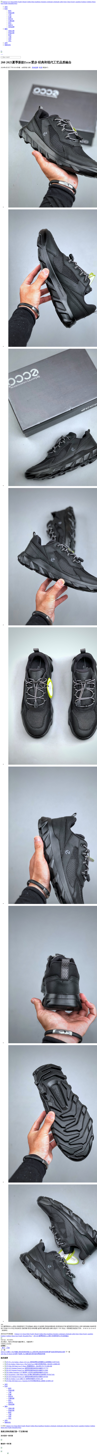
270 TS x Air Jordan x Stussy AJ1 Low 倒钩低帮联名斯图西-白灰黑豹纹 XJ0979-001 (33, 1362)
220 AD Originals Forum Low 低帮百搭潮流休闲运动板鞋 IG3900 (27, 1370)
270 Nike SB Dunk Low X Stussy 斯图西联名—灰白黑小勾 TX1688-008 (29, 1366)
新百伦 (10, 19)
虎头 (9, 41)
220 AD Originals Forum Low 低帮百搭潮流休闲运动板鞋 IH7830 (27, 1376)
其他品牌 (11, 27)
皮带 (6, 43)
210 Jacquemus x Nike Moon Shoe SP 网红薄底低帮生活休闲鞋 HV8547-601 (30, 1374)
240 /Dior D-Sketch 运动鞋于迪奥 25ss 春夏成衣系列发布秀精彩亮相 (23, 1354)
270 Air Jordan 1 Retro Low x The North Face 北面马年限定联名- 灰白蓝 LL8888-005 (33, 1364)
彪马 (9, 23)
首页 (6, 7)
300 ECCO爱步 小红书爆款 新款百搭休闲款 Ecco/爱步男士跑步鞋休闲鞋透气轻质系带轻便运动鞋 (33, 1352)
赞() (3, 1348)
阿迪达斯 (11, 13)
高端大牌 (11, 31)
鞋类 (6, 9)
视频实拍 (8, 45)
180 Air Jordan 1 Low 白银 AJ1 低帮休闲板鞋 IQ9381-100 (24, 1379)
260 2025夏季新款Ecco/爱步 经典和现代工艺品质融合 (51, 1336)
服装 (6, 29)
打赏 (7, 1348)
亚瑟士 (10, 25)
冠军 (9, 39)
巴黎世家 (11, 21)
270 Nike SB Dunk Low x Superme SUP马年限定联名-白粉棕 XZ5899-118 (29, 1381)
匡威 (9, 17)
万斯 (9, 15)
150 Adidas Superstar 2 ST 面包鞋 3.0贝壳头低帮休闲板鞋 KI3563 (27, 1372)
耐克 (9, 11)
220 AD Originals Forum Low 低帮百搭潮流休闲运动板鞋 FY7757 (27, 1368)
